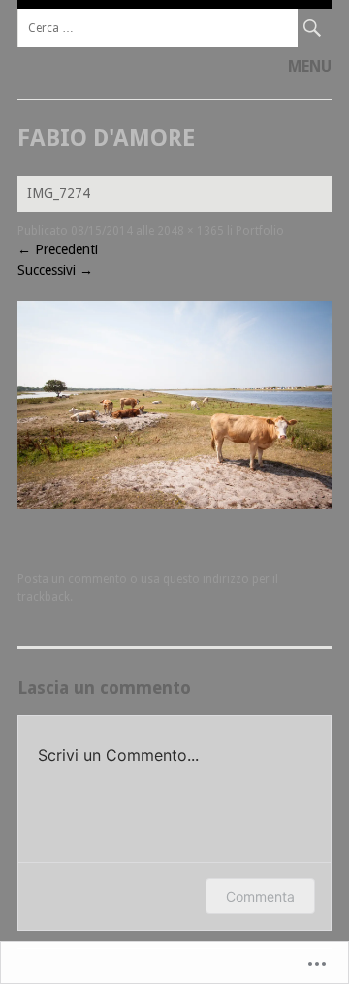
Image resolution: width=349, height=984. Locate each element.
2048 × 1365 (190, 231)
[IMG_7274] (174, 504)
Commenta (260, 896)
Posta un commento (72, 579)
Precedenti (57, 249)
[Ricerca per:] (174, 28)
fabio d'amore (106, 137)
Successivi (55, 270)
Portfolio (260, 231)
